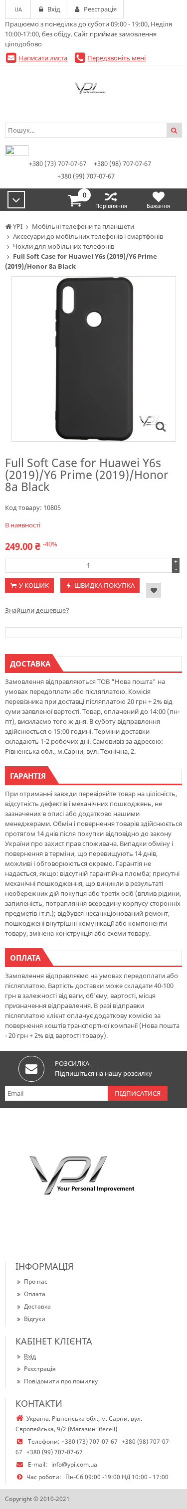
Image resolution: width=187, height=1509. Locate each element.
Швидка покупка (104, 585)
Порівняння (111, 205)
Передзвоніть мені (116, 57)
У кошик (34, 585)
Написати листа (42, 57)
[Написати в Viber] (16, 153)
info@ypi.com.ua (74, 1464)
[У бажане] (153, 590)
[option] (94, 359)
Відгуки (34, 1319)
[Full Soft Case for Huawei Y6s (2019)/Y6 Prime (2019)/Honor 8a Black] (161, 426)
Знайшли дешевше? (37, 610)
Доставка (37, 1306)
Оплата (34, 1294)
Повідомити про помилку (61, 1381)
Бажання (158, 205)
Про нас (35, 1281)
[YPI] (93, 90)
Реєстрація (40, 1368)
